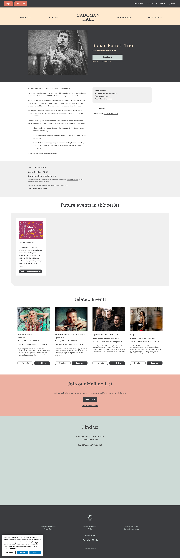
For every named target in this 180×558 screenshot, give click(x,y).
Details (94, 61)
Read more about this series (30, 271)
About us (149, 4)
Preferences (10, 552)
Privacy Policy (48, 529)
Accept (35, 552)
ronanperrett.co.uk (111, 113)
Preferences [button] (12, 548)
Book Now (42, 363)
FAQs (90, 529)
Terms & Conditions (131, 526)
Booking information (48, 526)
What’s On (25, 17)
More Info (25, 363)
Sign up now (90, 399)
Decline (22, 552)
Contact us (160, 4)
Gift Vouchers (138, 4)
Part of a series (105, 61)
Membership (124, 17)
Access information (90, 526)
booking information (72, 179)
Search (172, 4)
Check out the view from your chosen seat (39, 185)
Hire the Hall (155, 17)
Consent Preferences (131, 529)
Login (8, 4)
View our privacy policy (90, 405)
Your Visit (54, 17)
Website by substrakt (90, 548)
